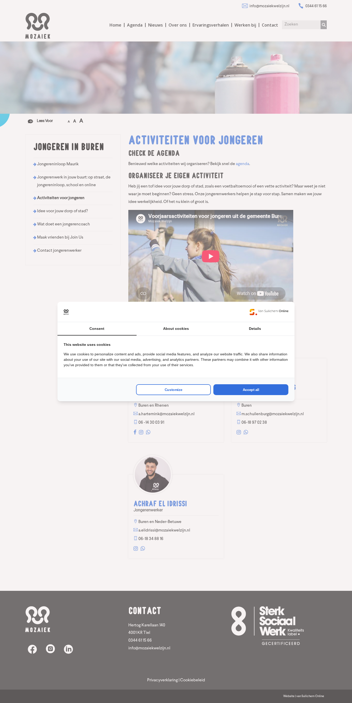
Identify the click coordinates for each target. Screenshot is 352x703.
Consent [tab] (96, 328)
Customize (173, 390)
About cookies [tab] (176, 328)
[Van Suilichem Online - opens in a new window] (269, 312)
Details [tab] (255, 328)
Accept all (251, 390)
